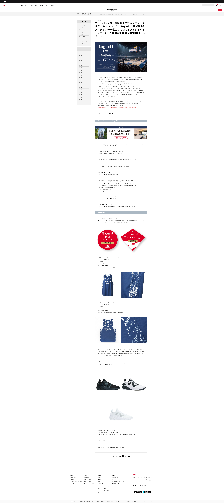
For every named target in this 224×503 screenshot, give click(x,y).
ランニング (82, 43)
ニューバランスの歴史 (102, 485)
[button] (216, 5)
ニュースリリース (101, 483)
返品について (72, 486)
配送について (72, 485)
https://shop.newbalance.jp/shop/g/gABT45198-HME (110, 312)
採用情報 (99, 479)
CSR (99, 481)
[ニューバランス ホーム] (4, 5)
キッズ (81, 27)
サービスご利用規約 (95, 501)
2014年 (80, 82)
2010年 (80, 92)
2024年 (80, 57)
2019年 (80, 70)
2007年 (80, 99)
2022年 (80, 62)
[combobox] (208, 5)
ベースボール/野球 (83, 38)
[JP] (5, 1)
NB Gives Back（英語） (102, 488)
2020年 (80, 67)
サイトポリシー (127, 501)
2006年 (80, 102)
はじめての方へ (73, 477)
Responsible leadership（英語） (104, 486)
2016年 (80, 77)
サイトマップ (86, 485)
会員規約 (102, 501)
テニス (81, 34)
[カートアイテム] (220, 5)
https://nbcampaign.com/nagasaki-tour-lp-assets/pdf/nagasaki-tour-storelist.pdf (116, 441)
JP (74, 501)
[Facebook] (123, 456)
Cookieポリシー (135, 501)
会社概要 (99, 477)
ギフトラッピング (115, 479)
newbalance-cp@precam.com (117, 447)
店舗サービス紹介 (87, 479)
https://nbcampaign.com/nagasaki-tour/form (108, 174)
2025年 (80, 55)
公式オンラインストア (88, 481)
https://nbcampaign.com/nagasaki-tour (107, 115)
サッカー (81, 32)
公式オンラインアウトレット (89, 483)
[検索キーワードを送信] (203, 5)
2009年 (80, 94)
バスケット (97, 38)
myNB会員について (115, 477)
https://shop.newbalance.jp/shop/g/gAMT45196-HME (110, 267)
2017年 (80, 75)
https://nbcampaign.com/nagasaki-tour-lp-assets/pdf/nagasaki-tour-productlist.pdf (117, 206)
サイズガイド (72, 483)
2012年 (80, 87)
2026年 (80, 53)
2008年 (80, 97)
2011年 (80, 89)
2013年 (80, 84)
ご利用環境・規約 (109, 501)
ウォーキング (82, 25)
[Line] (128, 456)
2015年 (80, 80)
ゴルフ (81, 29)
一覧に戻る (121, 463)
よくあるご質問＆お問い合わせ (76, 481)
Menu (220, 10)
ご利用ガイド (72, 479)
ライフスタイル (83, 41)
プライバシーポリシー (119, 501)
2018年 (80, 72)
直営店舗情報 (86, 477)
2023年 (80, 60)
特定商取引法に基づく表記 (85, 501)
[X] (126, 456)
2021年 (80, 65)
